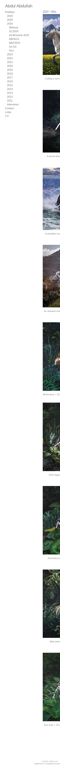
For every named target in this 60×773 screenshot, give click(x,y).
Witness (13, 27)
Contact (9, 108)
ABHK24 (14, 39)
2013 (9, 93)
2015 (9, 85)
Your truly (48, 725)
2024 (9, 23)
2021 (9, 62)
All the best (48, 394)
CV (7, 116)
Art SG (12, 47)
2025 (9, 20)
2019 (9, 70)
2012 (9, 97)
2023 (9, 54)
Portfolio (9, 12)
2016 (9, 81)
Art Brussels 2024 (18, 35)
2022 (9, 58)
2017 (9, 77)
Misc (11, 50)
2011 (9, 100)
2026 (9, 16)
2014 (9, 89)
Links (8, 112)
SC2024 (13, 31)
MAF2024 (14, 43)
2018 (9, 73)
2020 (9, 66)
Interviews (12, 104)
